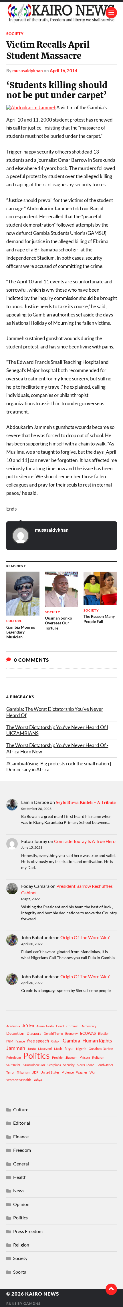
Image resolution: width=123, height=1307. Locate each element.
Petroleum (13, 1057)
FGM (9, 1041)
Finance (21, 1136)
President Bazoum (64, 1057)
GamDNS (31, 1303)
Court (60, 1026)
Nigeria (81, 1048)
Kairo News (42, 1294)
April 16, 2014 (63, 70)
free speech (38, 1040)
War (93, 1072)
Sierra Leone (85, 1065)
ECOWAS (88, 1033)
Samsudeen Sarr (34, 1065)
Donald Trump (53, 1033)
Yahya (37, 1080)
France (20, 1041)
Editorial (21, 1123)
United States (50, 1072)
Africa (28, 1025)
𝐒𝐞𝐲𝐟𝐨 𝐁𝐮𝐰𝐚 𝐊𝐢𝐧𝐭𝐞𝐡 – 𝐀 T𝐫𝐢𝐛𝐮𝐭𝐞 (86, 802)
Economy (71, 1033)
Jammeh (15, 1048)
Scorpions (54, 1065)
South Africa (105, 1065)
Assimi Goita (45, 1026)
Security (69, 1065)
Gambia (71, 1040)
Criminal (72, 1026)
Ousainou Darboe (101, 1048)
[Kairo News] (61, 13)
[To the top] (111, 1289)
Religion (98, 1057)
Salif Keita (13, 1065)
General (21, 1163)
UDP (35, 1072)
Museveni (45, 1048)
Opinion (21, 1204)
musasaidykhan (27, 70)
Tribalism (23, 1072)
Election (103, 1033)
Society (15, 33)
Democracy (88, 1026)
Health (20, 1177)
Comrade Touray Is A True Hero (85, 841)
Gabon (55, 1041)
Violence (68, 1072)
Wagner (81, 1072)
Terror (10, 1072)
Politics (36, 1055)
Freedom (22, 1150)
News (18, 1190)
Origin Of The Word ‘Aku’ (85, 937)
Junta (31, 1048)
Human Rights (97, 1041)
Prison (85, 1057)
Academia (13, 1026)
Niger (69, 1048)
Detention (15, 1033)
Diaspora (34, 1033)
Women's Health (18, 1080)
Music (58, 1048)
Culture (20, 1109)
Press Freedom (28, 1231)
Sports (19, 1271)
